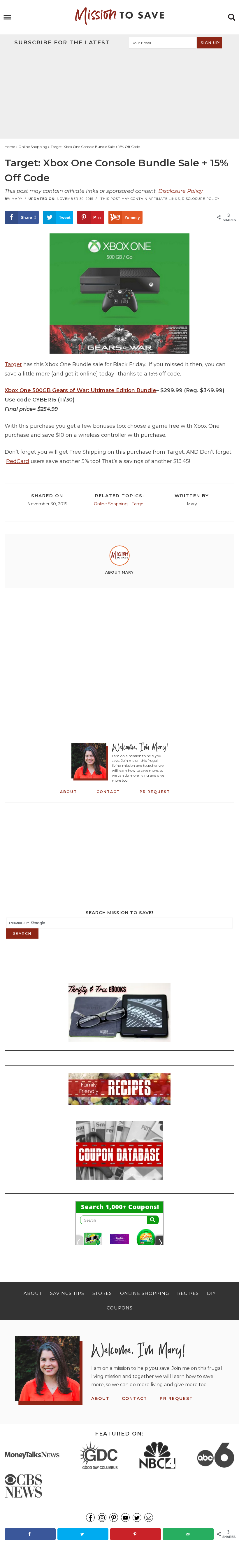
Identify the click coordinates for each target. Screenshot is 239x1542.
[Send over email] (188, 1534)
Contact (108, 792)
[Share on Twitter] (82, 1534)
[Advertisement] (119, 92)
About (68, 792)
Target (13, 364)
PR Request (155, 792)
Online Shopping (111, 504)
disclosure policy (200, 199)
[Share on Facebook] (30, 1534)
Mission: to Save (119, 16)
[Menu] (7, 17)
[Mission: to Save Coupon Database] (119, 1181)
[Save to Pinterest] (135, 1534)
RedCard (17, 461)
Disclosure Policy (180, 191)
